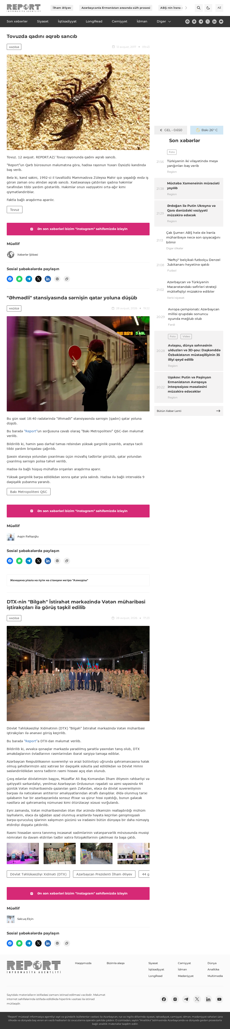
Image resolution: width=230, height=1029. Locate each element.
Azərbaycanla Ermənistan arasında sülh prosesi (116, 7)
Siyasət (153, 963)
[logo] (24, 8)
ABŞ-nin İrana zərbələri (177, 7)
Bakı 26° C (209, 130)
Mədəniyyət (186, 976)
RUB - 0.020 (173, 130)
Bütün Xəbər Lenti (169, 411)
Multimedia (215, 976)
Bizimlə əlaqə (115, 963)
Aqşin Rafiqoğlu (28, 536)
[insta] (194, 21)
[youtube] (221, 21)
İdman (182, 969)
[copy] (67, 279)
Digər (161, 21)
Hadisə (14, 47)
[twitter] (208, 21)
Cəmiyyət (184, 963)
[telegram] (201, 21)
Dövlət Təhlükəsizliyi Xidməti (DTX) (38, 874)
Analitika (213, 969)
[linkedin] (214, 21)
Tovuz (14, 210)
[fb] (187, 21)
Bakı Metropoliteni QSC (28, 492)
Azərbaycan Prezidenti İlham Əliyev (104, 874)
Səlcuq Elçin (25, 919)
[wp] (19, 279)
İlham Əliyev (62, 7)
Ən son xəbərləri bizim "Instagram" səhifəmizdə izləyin (82, 229)
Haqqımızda (83, 963)
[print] (57, 279)
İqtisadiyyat (156, 969)
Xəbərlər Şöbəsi (27, 254)
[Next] (183, 8)
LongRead (155, 976)
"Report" (31, 431)
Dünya (212, 963)
